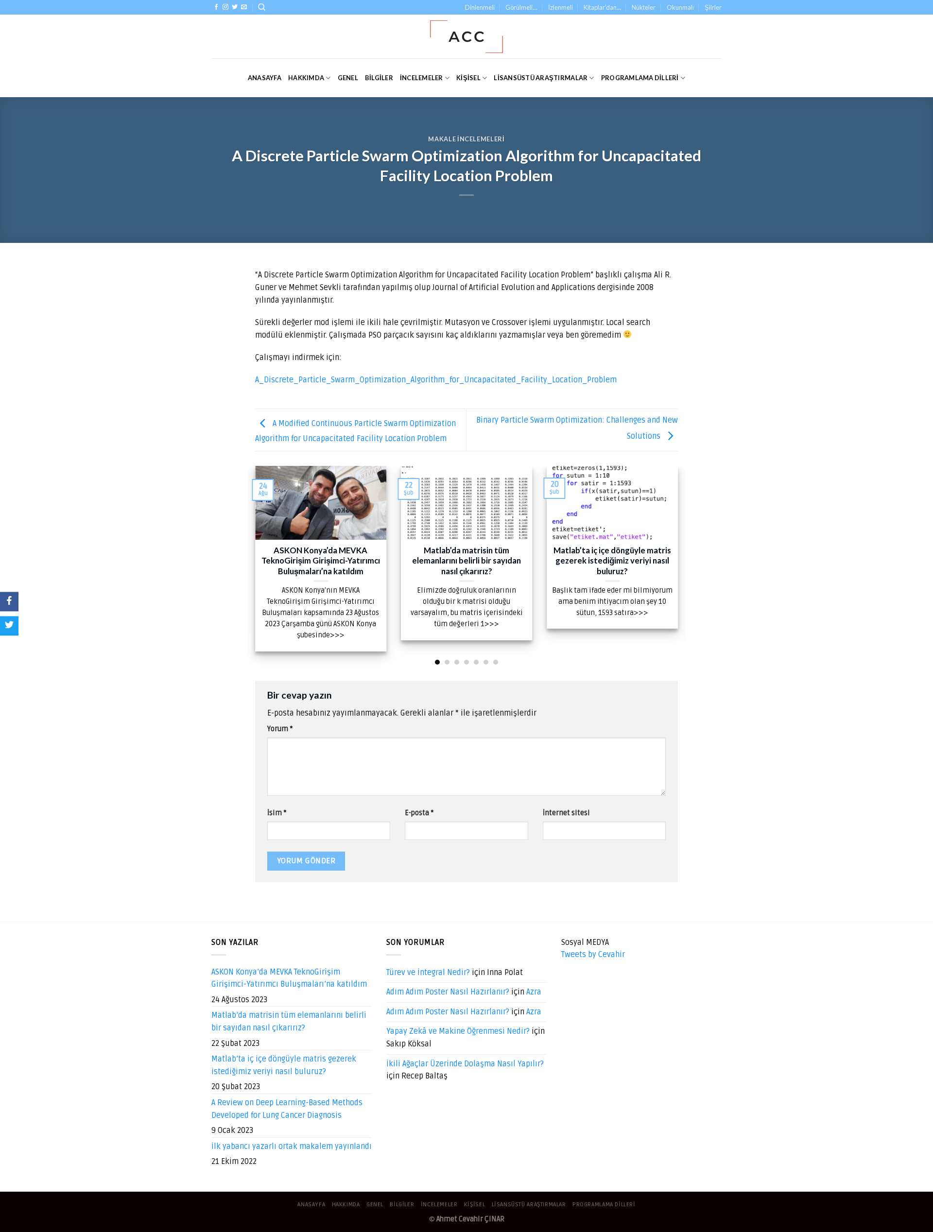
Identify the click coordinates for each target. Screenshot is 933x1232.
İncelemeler (421, 78)
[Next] (680, 565)
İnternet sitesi (566, 813)
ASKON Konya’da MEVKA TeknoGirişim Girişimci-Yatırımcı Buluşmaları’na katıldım (289, 978)
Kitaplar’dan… (602, 7)
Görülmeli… (521, 7)
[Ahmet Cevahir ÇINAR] (467, 36)
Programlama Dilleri (640, 78)
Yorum (280, 729)
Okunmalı (680, 7)
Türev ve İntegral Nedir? (428, 972)
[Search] (261, 7)
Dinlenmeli (480, 7)
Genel (348, 78)
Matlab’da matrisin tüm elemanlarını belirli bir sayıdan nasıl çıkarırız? (288, 1021)
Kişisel (468, 78)
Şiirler (713, 7)
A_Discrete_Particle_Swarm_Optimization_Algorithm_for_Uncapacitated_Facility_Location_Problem (436, 380)
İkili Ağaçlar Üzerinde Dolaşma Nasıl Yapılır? (465, 1064)
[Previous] (253, 565)
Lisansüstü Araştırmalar (540, 78)
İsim (276, 813)
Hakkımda (306, 78)
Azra (533, 992)
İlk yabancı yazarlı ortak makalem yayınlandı (291, 1146)
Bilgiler (379, 78)
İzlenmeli (560, 7)
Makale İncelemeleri (466, 139)
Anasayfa (264, 78)
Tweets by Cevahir (593, 954)
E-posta (419, 813)
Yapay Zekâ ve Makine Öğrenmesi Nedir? (458, 1031)
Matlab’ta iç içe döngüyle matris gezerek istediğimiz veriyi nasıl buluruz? (283, 1065)
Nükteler (644, 7)
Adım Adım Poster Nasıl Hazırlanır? (447, 992)
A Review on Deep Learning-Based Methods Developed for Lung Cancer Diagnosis (287, 1109)
